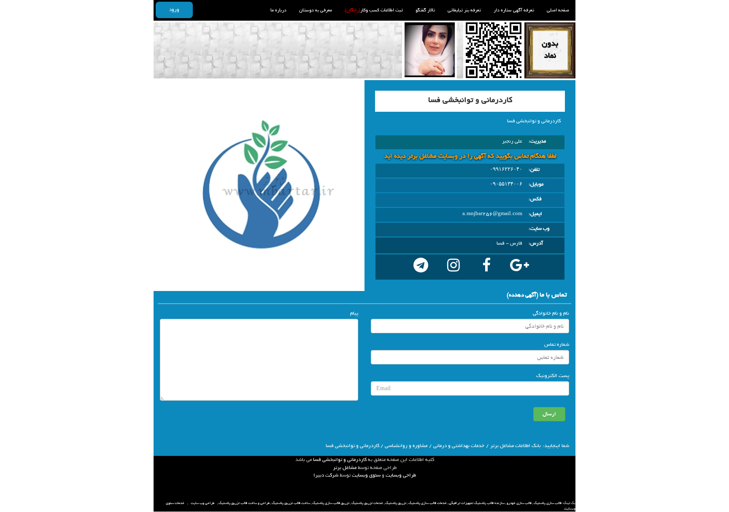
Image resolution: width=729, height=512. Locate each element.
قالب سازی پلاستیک (548, 503)
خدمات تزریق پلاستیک (367, 503)
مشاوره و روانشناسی (406, 446)
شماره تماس (556, 344)
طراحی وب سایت (202, 503)
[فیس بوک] (486, 266)
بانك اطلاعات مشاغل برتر (515, 446)
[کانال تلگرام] (420, 266)
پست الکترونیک (552, 376)
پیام (354, 313)
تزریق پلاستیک (395, 503)
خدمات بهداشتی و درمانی (458, 446)
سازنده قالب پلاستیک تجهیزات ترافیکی (477, 503)
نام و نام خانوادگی (551, 313)
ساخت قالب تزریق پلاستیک (291, 503)
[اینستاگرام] (453, 266)
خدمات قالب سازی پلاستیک (427, 503)
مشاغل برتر (344, 467)
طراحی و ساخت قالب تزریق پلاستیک (244, 503)
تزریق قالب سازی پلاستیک (330, 503)
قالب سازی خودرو (519, 503)
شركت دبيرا (325, 475)
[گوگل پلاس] (519, 266)
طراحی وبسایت (401, 475)
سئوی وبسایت (366, 475)
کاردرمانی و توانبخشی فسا (340, 459)
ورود (174, 9)
